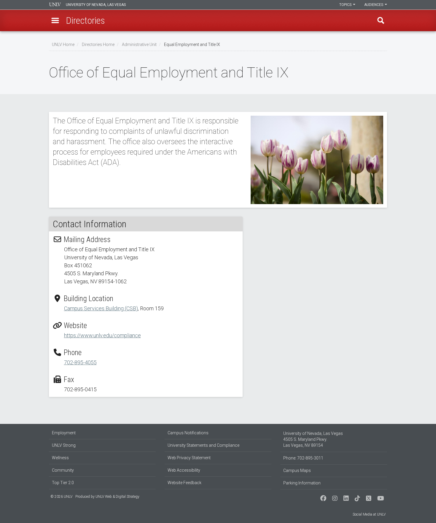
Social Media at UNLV (369, 514)
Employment (64, 432)
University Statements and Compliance (203, 445)
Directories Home (98, 44)
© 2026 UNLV (61, 497)
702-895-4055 (80, 362)
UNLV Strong (64, 445)
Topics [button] (345, 5)
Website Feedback (184, 482)
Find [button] (381, 20)
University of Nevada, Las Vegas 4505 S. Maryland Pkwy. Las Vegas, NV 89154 (313, 439)
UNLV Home (63, 44)
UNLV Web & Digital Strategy (117, 497)
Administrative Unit (139, 44)
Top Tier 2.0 (63, 482)
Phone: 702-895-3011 (303, 458)
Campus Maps (297, 470)
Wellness (60, 457)
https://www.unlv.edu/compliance (102, 335)
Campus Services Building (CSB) (101, 308)
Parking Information (302, 483)
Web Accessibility (184, 470)
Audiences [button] (374, 5)
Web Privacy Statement (189, 457)
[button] (55, 20)
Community (63, 470)
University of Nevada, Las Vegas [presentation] (96, 5)
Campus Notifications (188, 432)
